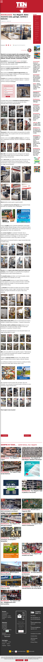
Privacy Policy (34, 642)
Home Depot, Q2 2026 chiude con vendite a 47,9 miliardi (37, 86)
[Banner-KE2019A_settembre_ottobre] (23, 97)
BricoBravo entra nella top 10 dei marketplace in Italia (37, 130)
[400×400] (37, 51)
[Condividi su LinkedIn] (8, 45)
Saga (12, 651)
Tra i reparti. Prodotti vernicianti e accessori (10, 510)
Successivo (27, 435)
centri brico (22, 445)
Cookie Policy (19, 660)
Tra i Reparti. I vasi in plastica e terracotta (32, 491)
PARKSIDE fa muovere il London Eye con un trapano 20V (37, 94)
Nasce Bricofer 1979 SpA (36, 100)
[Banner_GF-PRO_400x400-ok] (8, 222)
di (24, 50)
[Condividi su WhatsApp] (10, 45)
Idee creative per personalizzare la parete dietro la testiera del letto (37, 78)
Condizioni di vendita (36, 633)
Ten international (21, 651)
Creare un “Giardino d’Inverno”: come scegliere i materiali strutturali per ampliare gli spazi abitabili (36, 67)
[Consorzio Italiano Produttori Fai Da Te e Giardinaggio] (37, 163)
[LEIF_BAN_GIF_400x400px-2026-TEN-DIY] (32, 476)
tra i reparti (32, 445)
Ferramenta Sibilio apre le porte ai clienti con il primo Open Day (36, 152)
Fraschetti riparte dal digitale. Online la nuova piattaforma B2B (36, 108)
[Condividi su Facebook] (6, 45)
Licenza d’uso (34, 636)
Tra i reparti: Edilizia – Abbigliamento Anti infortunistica (11, 602)
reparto (18, 61)
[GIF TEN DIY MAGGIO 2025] (23, 379)
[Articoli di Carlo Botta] (29, 51)
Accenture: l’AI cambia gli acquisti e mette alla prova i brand (36, 117)
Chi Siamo (33, 615)
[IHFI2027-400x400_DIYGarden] (23, 222)
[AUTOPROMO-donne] (37, 171)
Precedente (5, 435)
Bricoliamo (31, 651)
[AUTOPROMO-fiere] (8, 379)
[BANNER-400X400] (37, 58)
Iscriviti (21, 631)
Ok (26, 660)
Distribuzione (6, 15)
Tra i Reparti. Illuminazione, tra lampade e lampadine (10, 539)
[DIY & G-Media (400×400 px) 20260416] (11, 494)
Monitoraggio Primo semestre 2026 (37, 124)
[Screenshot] (8, 97)
